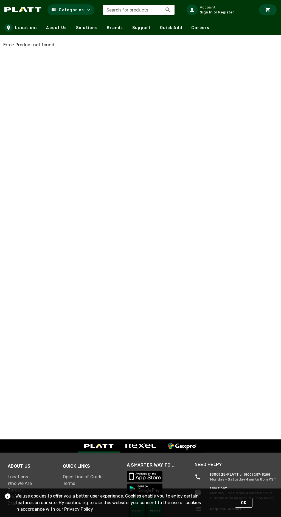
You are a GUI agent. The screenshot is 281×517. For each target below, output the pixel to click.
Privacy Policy (78, 509)
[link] (30, 476)
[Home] (23, 10)
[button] (70, 9)
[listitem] (219, 10)
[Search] (168, 10)
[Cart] (268, 9)
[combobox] (139, 10)
